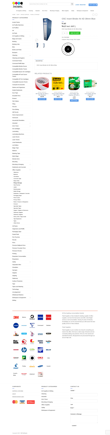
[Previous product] (96, 14)
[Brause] (32, 317)
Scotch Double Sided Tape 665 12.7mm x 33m (58, 94)
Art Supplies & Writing (21, 10)
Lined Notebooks (17, 142)
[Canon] (48, 317)
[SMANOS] (32, 374)
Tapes (15, 221)
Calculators (16, 176)
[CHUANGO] (24, 325)
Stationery (15, 278)
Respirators (15, 259)
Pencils (14, 239)
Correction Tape (17, 178)
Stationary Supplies (18, 212)
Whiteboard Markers (17, 294)
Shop (18, 14)
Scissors (16, 204)
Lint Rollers (15, 145)
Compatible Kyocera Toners (20, 82)
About (14, 394)
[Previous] (37, 29)
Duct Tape (15, 93)
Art (13, 30)
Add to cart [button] (42, 99)
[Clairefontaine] (32, 325)
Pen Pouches (16, 237)
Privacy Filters (17, 199)
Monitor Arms (16, 159)
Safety (72, 10)
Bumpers (14, 52)
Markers (14, 150)
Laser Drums (15, 137)
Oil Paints (15, 226)
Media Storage (17, 191)
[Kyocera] (16, 358)
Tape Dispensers (18, 218)
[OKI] (40, 358)
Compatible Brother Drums (19, 66)
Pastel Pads (15, 234)
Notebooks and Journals (19, 167)
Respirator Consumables (19, 256)
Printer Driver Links (18, 396)
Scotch (48, 366)
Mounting (14, 161)
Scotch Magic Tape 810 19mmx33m (90, 94)
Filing (13, 104)
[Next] (58, 29)
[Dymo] (24, 333)
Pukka (24, 366)
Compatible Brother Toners (19, 69)
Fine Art (14, 106)
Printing (14, 253)
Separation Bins (16, 264)
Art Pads (14, 33)
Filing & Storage (34, 14)
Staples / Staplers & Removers (21, 210)
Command (40, 325)
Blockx (24, 317)
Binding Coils (16, 44)
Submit (74, 425)
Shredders (15, 267)
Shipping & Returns (17, 391)
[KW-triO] (48, 349)
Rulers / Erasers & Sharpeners (21, 201)
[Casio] (16, 325)
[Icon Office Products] (32, 349)
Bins (13, 47)
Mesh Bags (15, 156)
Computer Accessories (18, 84)
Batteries (16, 174)
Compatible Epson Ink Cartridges (21, 71)
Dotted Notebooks (17, 90)
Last (72, 404)
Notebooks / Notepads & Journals (22, 193)
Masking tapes (17, 189)
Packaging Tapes (18, 195)
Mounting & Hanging (54, 10)
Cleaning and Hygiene (18, 58)
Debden (48, 325)
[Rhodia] (32, 366)
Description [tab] (39, 60)
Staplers (14, 272)
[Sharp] (24, 374)
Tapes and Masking (17, 286)
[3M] (16, 317)
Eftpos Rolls (16, 180)
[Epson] (40, 333)
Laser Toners (16, 139)
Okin (48, 358)
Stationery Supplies (18, 214)
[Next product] (93, 14)
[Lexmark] (24, 358)
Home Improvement (17, 115)
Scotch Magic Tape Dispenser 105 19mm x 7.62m (74, 95)
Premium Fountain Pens (19, 248)
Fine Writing (15, 109)
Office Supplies (65, 10)
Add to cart (75, 33)
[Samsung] (40, 366)
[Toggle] (30, 36)
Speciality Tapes (17, 206)
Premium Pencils (17, 251)
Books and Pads (16, 49)
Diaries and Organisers (18, 87)
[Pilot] (16, 366)
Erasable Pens (16, 95)
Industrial (37, 10)
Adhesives (16, 172)
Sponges (14, 270)
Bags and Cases (17, 38)
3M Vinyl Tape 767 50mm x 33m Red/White (42, 94)
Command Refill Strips (18, 63)
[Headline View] (48, 341)
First (72, 398)
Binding (14, 41)
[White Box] (40, 374)
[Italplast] (40, 349)
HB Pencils (15, 112)
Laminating (15, 131)
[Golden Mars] (40, 341)
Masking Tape (16, 153)
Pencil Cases (17, 197)
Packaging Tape (16, 231)
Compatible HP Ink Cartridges (20, 79)
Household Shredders (18, 120)
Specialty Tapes (17, 208)
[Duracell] (16, 333)
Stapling (14, 275)
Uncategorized (16, 292)
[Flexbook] (16, 341)
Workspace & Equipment (82, 10)
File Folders (15, 101)
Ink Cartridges (16, 128)
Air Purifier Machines (18, 25)
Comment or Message (75, 414)
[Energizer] (32, 333)
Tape (13, 283)
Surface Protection (17, 281)
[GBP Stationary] (32, 341)
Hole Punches (17, 185)
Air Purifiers (15, 27)
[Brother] (40, 317)
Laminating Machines (18, 134)
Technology (15, 289)
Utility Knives (17, 223)
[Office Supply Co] (68, 49)
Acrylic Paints (16, 22)
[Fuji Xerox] (24, 341)
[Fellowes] (48, 333)
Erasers (14, 98)
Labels (15, 187)
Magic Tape (15, 148)
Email (72, 407)
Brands (92, 10)
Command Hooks (17, 60)
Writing (14, 300)
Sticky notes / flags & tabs (20, 216)
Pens (13, 242)
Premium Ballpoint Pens (18, 245)
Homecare (15, 117)
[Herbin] (16, 349)
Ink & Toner (44, 10)
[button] (80, 4)
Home (13, 14)
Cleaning (31, 10)
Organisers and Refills (18, 228)
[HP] (24, 349)
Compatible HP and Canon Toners (19, 75)
